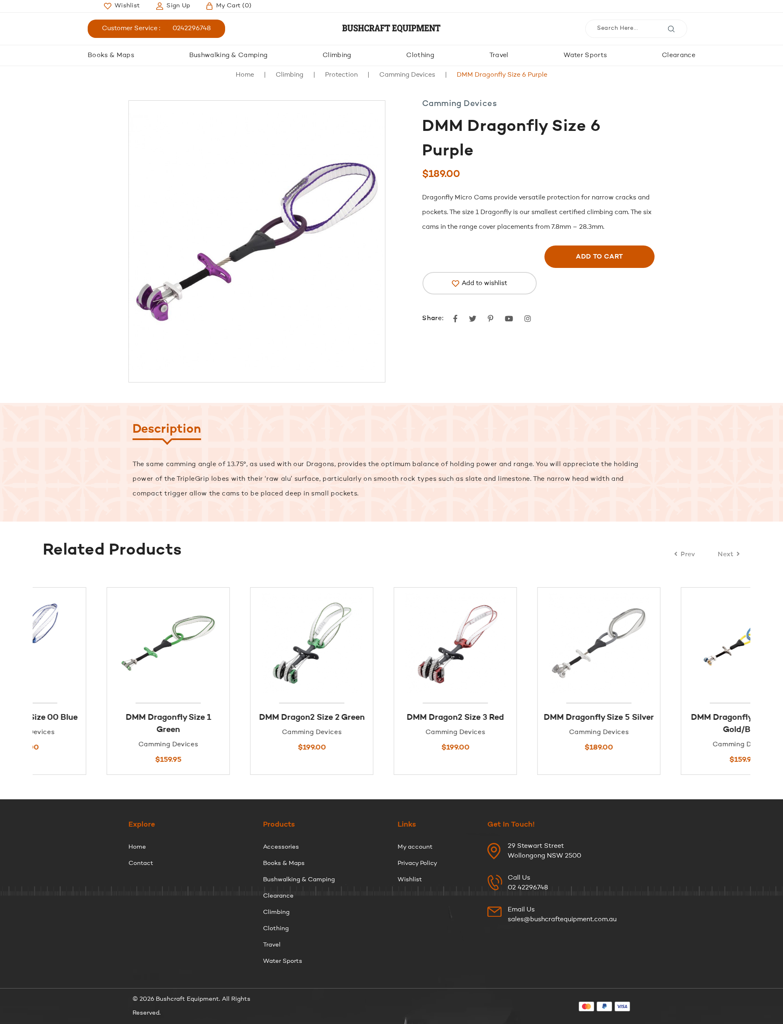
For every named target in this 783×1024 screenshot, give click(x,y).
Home (245, 75)
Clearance (678, 55)
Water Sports (585, 55)
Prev (688, 554)
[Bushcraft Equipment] (391, 28)
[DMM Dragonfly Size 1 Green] (104, 643)
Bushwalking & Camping (228, 55)
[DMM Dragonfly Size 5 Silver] (535, 643)
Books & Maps (111, 55)
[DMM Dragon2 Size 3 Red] (391, 643)
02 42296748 (528, 888)
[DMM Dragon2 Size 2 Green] (248, 643)
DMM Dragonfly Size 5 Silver (535, 718)
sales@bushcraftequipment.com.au (562, 919)
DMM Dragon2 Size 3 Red (391, 718)
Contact (140, 863)
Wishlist (410, 880)
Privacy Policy (417, 863)
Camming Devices (407, 75)
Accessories (281, 847)
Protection (341, 75)
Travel (499, 55)
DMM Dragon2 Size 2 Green (248, 718)
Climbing (337, 55)
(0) (233, 6)
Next (726, 554)
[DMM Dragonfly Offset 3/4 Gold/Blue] (678, 643)
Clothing (420, 55)
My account (415, 847)
